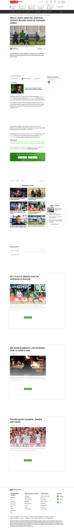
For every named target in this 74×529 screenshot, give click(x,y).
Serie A (11, 135)
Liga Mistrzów (28, 498)
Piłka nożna (18, 11)
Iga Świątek (43, 503)
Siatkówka (28, 11)
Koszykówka (12, 510)
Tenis (23, 11)
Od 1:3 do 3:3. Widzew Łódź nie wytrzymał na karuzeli (34, 213)
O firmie (22, 516)
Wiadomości (40, 518)
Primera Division (28, 503)
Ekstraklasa (27, 496)
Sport (45, 518)
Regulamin (51, 516)
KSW (11, 512)
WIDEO (49, 11)
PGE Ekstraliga (28, 509)
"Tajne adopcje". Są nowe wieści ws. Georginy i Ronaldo (35, 199)
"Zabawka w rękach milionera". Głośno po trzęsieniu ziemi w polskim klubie (18, 226)
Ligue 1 (26, 507)
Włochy (22, 180)
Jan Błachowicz (44, 505)
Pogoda (11, 518)
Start (10, 15)
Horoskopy (16, 518)
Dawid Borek (15, 48)
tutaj (32, 526)
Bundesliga (27, 501)
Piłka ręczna (12, 504)
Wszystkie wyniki (60, 6)
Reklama (47, 516)
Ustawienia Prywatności (39, 516)
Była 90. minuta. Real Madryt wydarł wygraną (17, 213)
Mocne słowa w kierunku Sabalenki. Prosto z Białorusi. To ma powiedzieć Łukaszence (56, 220)
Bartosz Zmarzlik (44, 501)
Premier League (28, 499)
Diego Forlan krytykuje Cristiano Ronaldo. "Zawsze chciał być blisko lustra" (27, 141)
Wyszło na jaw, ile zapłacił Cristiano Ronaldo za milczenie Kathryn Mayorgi (33, 88)
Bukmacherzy (38, 11)
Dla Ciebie (13, 11)
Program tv (21, 518)
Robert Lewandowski (45, 496)
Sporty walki (44, 11)
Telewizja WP (27, 518)
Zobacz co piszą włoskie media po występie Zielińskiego (17, 199)
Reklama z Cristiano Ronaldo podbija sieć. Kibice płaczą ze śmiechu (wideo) (27, 143)
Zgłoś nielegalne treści (15, 254)
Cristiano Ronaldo (20, 15)
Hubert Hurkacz (44, 509)
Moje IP (35, 518)
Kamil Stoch (43, 498)
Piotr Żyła (43, 507)
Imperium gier (50, 518)
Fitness (11, 508)
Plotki (32, 518)
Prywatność (31, 516)
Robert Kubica (43, 499)
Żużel (33, 11)
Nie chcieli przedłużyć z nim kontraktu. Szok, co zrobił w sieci (55, 214)
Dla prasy (26, 516)
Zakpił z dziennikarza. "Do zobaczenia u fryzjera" (58, 209)
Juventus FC (18, 180)
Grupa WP (18, 516)
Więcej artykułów (54, 224)
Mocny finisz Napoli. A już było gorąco (36, 225)
